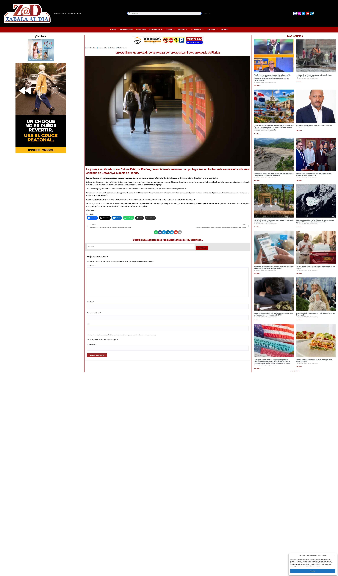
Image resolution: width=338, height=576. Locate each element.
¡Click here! (40, 36)
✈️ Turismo (169, 29)
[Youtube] (307, 13)
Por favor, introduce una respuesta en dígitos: (102, 340)
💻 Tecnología (211, 29)
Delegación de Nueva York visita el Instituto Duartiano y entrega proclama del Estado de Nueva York (313, 174)
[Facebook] (295, 13)
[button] (334, 556)
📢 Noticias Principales (126, 29)
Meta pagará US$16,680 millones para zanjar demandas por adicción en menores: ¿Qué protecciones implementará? (273, 267)
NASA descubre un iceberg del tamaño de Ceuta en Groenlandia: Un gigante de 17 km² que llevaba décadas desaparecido (315, 221)
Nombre (90, 302)
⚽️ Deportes (181, 29)
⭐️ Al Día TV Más (141, 29)
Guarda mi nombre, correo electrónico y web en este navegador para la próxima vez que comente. (122, 335)
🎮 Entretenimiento (154, 29)
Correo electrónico (94, 313)
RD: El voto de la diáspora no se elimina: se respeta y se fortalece (314, 125)
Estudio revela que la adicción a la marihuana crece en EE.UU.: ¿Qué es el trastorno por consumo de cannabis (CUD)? (273, 314)
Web (88, 324)
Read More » (257, 85)
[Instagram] (299, 13)
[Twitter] (303, 13)
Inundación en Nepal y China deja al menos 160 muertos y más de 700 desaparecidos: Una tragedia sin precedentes (274, 174)
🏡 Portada (113, 29)
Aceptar (312, 571)
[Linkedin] (312, 13)
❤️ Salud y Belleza (196, 29)
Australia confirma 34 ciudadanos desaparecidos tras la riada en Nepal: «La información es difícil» (314, 76)
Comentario (91, 265)
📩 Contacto (224, 29)
